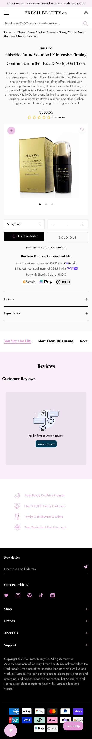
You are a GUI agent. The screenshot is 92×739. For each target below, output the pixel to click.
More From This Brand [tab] (55, 341)
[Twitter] (6, 595)
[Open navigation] (6, 12)
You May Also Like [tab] (17, 341)
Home (7, 32)
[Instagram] (18, 595)
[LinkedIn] (52, 595)
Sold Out (68, 237)
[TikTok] (41, 595)
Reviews (46, 366)
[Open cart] (86, 12)
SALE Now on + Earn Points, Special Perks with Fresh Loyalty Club (46, 3)
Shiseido (46, 48)
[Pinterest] (29, 595)
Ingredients (12, 313)
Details (9, 299)
